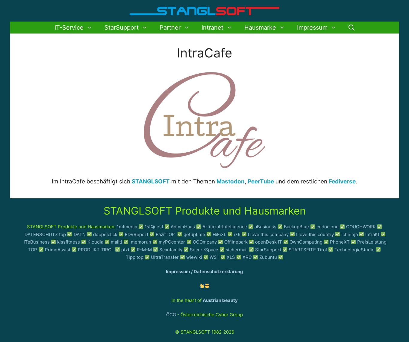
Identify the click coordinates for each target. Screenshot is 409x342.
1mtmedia (127, 226)
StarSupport (121, 27)
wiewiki (194, 257)
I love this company (268, 234)
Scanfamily (170, 250)
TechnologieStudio (354, 250)
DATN (80, 234)
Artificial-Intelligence (224, 226)
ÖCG (171, 314)
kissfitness (68, 242)
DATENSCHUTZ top (45, 234)
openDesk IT (268, 242)
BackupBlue (296, 226)
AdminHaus (183, 226)
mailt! (116, 242)
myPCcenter (172, 242)
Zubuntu (268, 257)
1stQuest (154, 226)
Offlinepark (236, 242)
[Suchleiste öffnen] (351, 28)
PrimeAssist (57, 250)
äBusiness (265, 226)
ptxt (125, 250)
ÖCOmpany (205, 242)
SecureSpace (204, 250)
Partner (170, 27)
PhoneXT (340, 242)
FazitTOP (166, 234)
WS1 (214, 257)
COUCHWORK (361, 226)
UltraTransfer (165, 257)
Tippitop (134, 257)
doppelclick (105, 234)
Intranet (212, 27)
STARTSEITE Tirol (308, 250)
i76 (237, 234)
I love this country (315, 234)
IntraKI (372, 234)
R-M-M (144, 250)
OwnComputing (306, 242)
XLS (231, 257)
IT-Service (69, 27)
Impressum (312, 27)
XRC (247, 257)
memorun (141, 242)
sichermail (237, 250)
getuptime (194, 234)
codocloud (327, 226)
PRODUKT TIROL (96, 250)
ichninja (349, 234)
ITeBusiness (37, 242)
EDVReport (136, 234)
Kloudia (95, 242)
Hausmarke (260, 27)
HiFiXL (219, 234)
